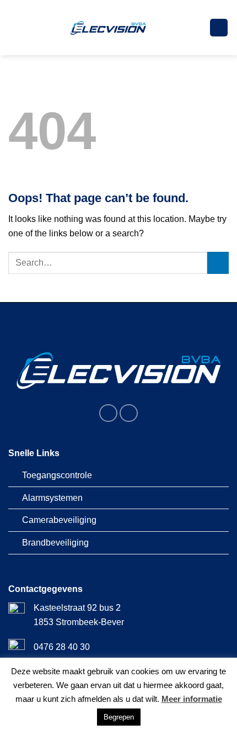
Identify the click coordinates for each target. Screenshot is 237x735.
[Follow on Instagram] (129, 413)
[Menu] (219, 28)
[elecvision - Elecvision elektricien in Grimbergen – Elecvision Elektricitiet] (109, 27)
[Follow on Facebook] (108, 413)
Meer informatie (191, 699)
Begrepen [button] (119, 717)
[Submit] (218, 262)
